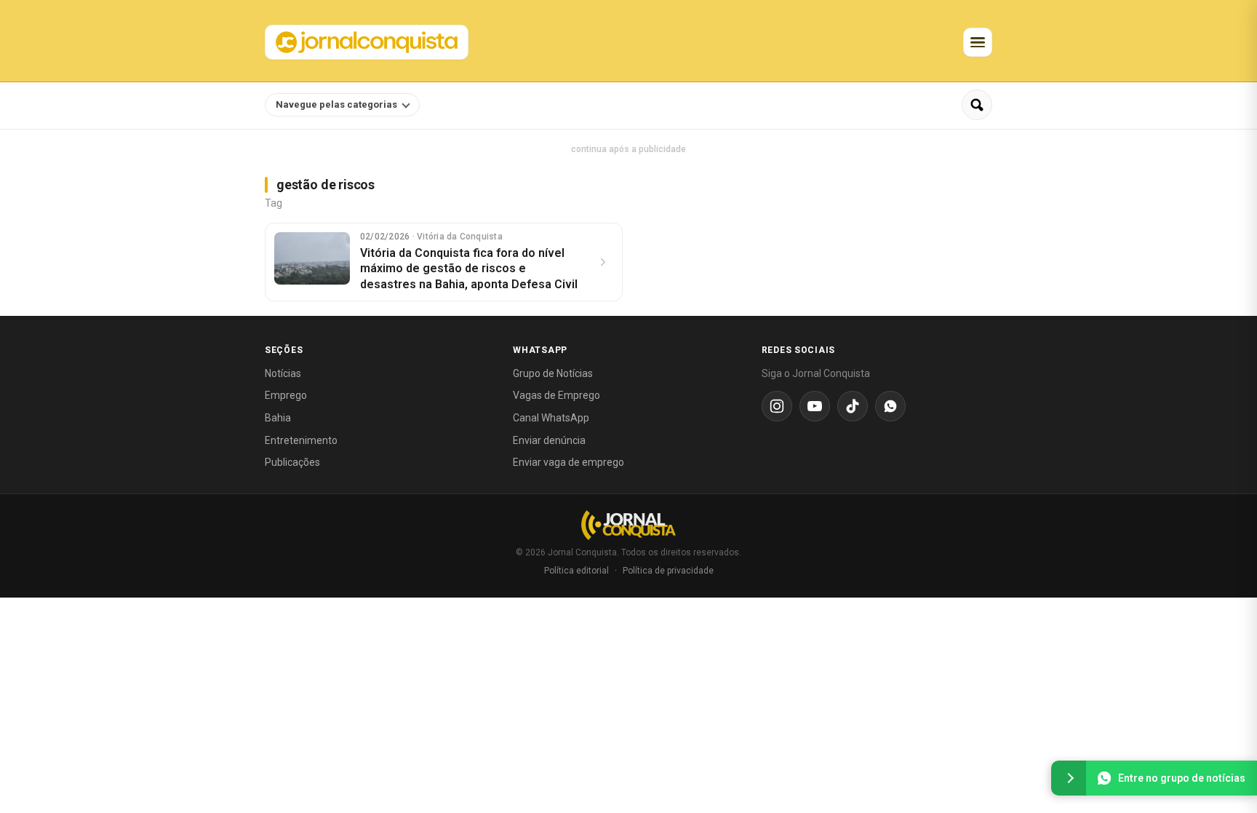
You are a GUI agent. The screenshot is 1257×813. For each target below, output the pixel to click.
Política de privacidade (668, 571)
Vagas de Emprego (556, 395)
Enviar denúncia (549, 440)
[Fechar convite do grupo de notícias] (1068, 778)
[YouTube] (814, 406)
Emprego (286, 395)
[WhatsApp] (890, 406)
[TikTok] (852, 406)
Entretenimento (301, 440)
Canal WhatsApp (551, 418)
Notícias (283, 373)
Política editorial (576, 571)
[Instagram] (777, 406)
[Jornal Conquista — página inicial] (628, 525)
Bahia (278, 418)
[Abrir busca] (976, 104)
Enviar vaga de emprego (568, 462)
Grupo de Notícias (553, 373)
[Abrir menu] (977, 42)
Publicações (292, 462)
